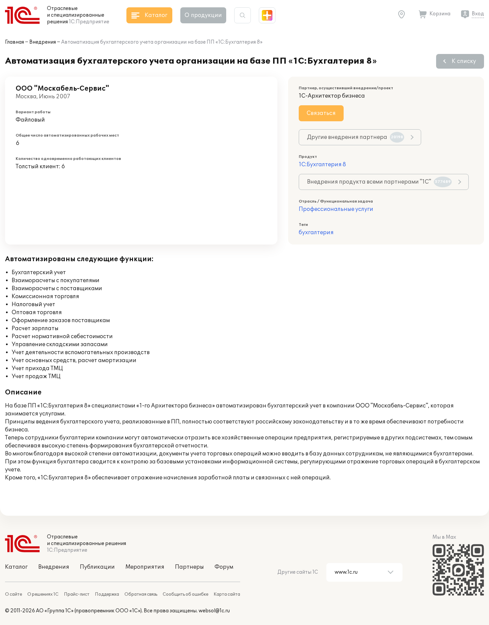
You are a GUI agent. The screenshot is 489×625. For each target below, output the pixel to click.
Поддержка (107, 594)
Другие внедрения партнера (355, 137)
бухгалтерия (316, 232)
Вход (478, 14)
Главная (14, 42)
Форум (224, 567)
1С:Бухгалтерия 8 (322, 164)
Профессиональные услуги (336, 209)
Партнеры (189, 567)
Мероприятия (144, 567)
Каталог (16, 567)
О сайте (13, 594)
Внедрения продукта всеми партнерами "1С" (379, 182)
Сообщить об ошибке (185, 594)
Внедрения (42, 42)
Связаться (321, 113)
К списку (464, 61)
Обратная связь (140, 594)
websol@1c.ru (214, 611)
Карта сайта (227, 594)
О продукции (203, 15)
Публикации (97, 567)
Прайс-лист (76, 594)
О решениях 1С (43, 594)
